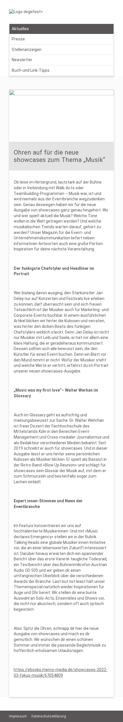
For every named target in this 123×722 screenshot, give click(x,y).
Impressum (18, 716)
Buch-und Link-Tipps (30, 70)
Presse (18, 39)
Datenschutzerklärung (48, 716)
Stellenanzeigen (26, 49)
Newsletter (22, 59)
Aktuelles (20, 28)
